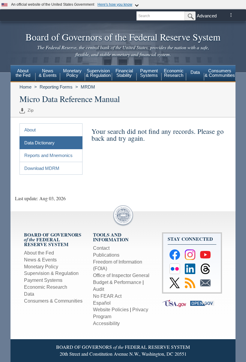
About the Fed (39, 252)
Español (102, 303)
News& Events (48, 73)
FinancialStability (124, 73)
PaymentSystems (149, 73)
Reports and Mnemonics (48, 155)
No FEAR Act (107, 296)
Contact (101, 248)
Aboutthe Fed (23, 73)
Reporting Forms (56, 86)
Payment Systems (43, 280)
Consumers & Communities (220, 73)
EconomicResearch (174, 73)
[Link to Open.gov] (203, 303)
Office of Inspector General (121, 275)
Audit (98, 289)
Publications (106, 255)
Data (195, 72)
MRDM (88, 86)
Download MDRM (41, 168)
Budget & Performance (117, 282)
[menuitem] (22, 73)
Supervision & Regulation (51, 273)
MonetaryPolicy (72, 73)
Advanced (207, 15)
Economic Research (45, 287)
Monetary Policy (41, 266)
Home (26, 86)
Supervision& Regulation (98, 73)
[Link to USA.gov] (176, 303)
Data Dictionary (39, 142)
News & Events (40, 259)
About (30, 129)
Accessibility (106, 323)
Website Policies (111, 309)
